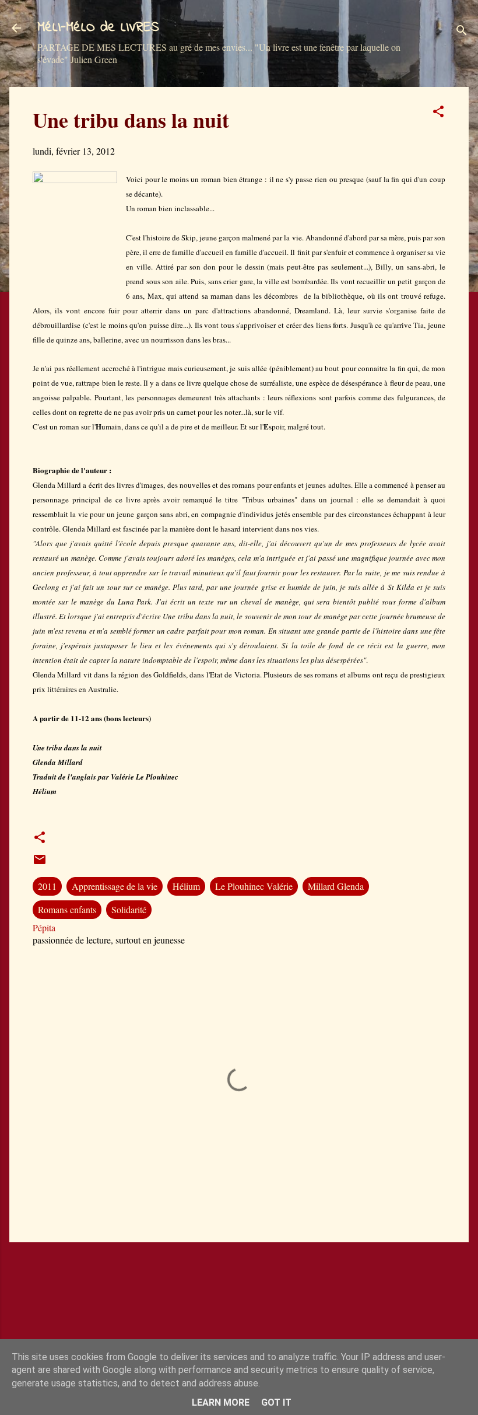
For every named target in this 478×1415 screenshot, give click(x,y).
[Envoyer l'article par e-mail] (40, 863)
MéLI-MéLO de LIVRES (98, 28)
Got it (276, 1402)
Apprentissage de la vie (114, 886)
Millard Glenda (336, 886)
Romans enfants (67, 909)
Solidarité (128, 909)
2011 (47, 886)
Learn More (220, 1402)
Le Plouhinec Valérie (254, 886)
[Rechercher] (462, 32)
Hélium (186, 886)
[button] (438, 113)
